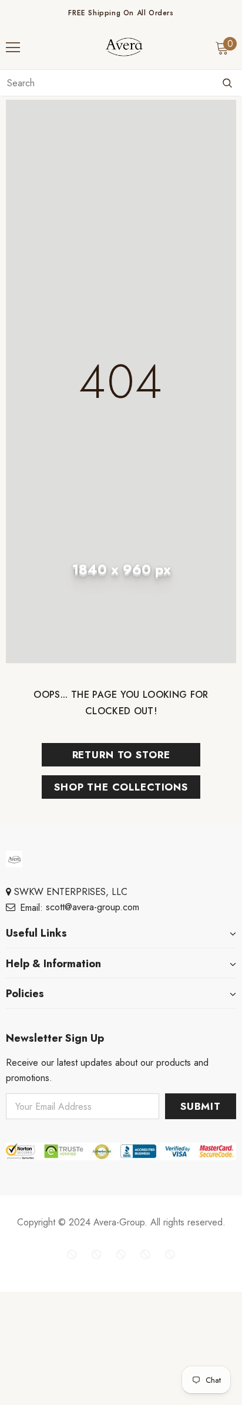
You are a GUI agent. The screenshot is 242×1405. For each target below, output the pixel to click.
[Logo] (123, 46)
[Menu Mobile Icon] (13, 47)
